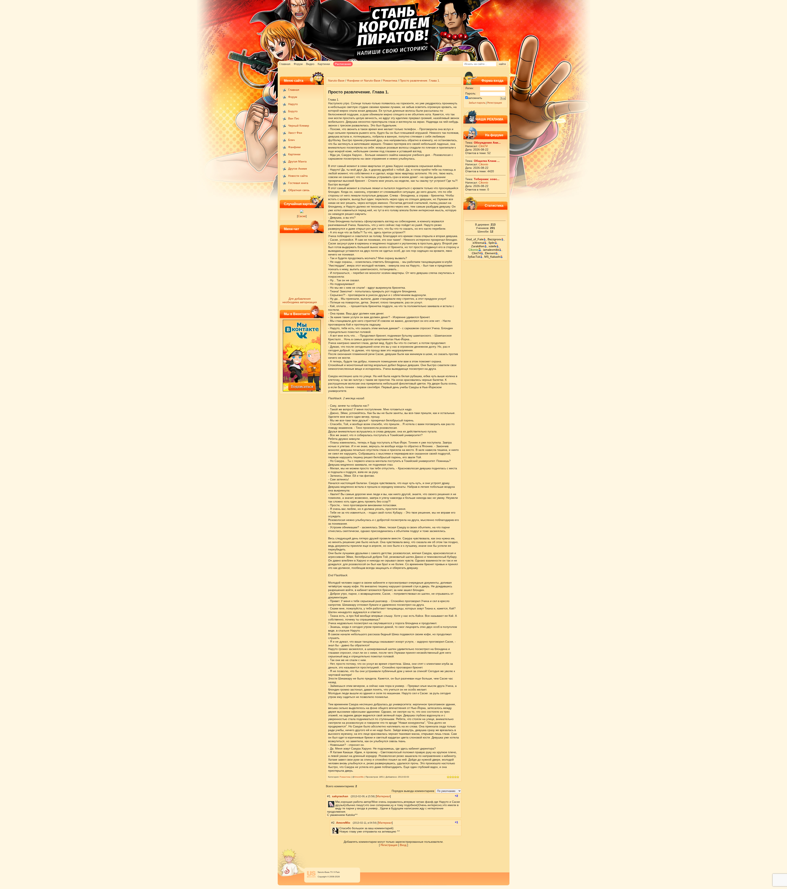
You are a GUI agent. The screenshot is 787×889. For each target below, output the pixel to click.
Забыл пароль (477, 102)
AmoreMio (359, 777)
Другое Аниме (297, 168)
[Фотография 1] (301, 212)
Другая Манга (297, 161)
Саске (302, 216)
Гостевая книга (298, 183)
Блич (291, 140)
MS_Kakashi (492, 256)
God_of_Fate (474, 239)
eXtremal (478, 242)
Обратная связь (298, 190)
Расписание (343, 64)
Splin (491, 242)
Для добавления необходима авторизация (299, 300)
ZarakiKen (477, 246)
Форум (298, 64)
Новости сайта (298, 175)
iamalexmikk (491, 249)
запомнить (475, 98)
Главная (284, 64)
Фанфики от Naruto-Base (363, 80)
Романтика (390, 80)
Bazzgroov (494, 239)
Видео (310, 64)
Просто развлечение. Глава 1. (420, 80)
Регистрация (494, 102)
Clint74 (483, 146)
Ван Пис (293, 118)
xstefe (492, 246)
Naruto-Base (336, 80)
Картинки (324, 64)
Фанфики (294, 147)
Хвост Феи (295, 132)
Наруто (293, 104)
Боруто (293, 111)
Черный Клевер (298, 125)
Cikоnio (483, 164)
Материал (383, 796)
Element (490, 253)
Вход (403, 845)
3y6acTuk (474, 256)
